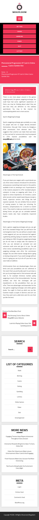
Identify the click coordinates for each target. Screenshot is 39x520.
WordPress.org (19, 502)
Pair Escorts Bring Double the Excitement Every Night (19, 467)
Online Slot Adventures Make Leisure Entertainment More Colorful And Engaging (19, 452)
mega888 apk (7, 139)
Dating (19, 386)
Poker (19, 41)
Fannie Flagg (10, 90)
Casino (19, 31)
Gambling (19, 36)
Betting (19, 26)
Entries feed (20, 492)
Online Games (19, 402)
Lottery (19, 51)
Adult (19, 370)
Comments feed (19, 497)
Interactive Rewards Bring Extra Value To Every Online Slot (19, 445)
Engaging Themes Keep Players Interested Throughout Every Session (19, 437)
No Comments (11, 92)
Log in (19, 487)
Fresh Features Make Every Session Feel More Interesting (19, 460)
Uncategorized (19, 418)
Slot (19, 46)
